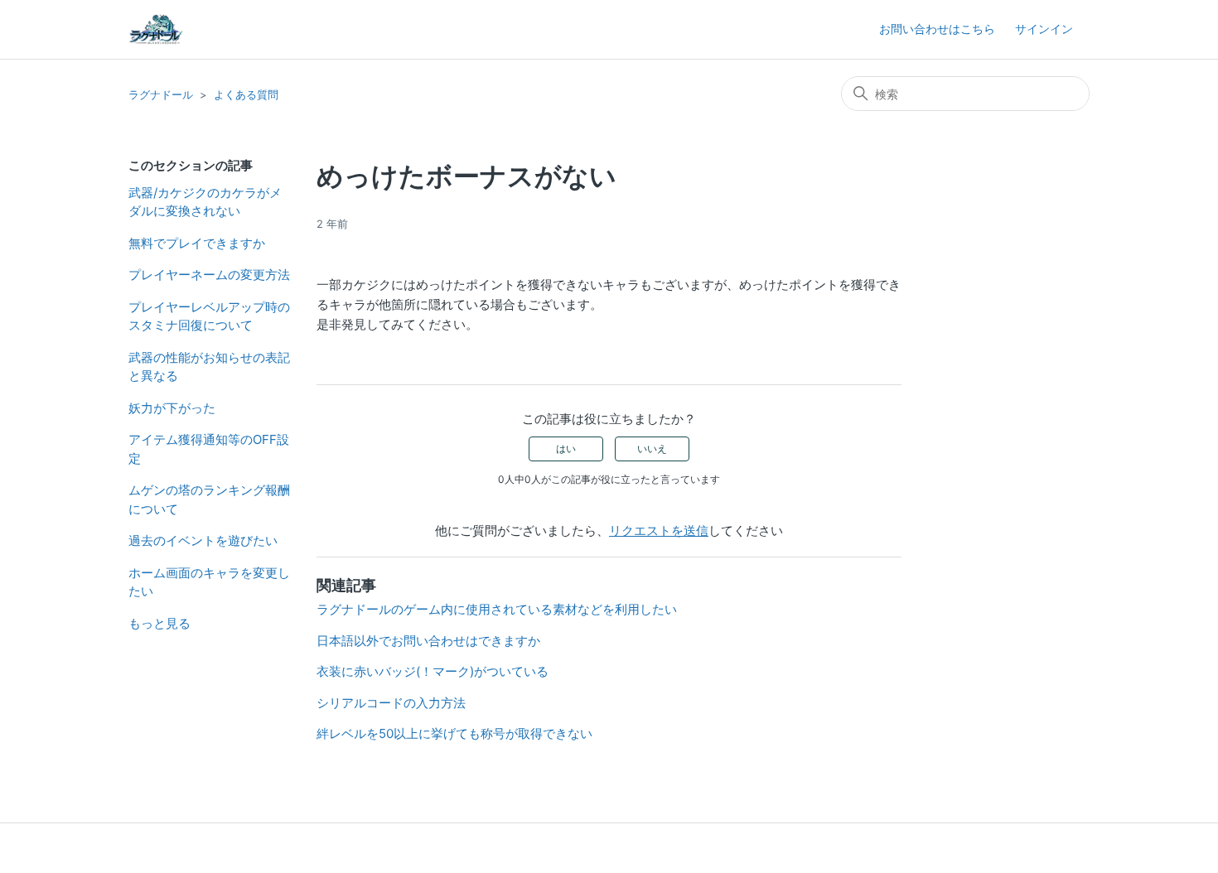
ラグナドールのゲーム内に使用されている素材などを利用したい (497, 609)
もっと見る (159, 623)
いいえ (652, 448)
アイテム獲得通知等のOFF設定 (208, 449)
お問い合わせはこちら (937, 29)
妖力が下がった (171, 408)
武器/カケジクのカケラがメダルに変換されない (205, 202)
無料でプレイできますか (196, 243)
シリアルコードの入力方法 (391, 703)
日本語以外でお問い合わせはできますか (428, 641)
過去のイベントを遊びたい (203, 540)
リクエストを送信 (658, 530)
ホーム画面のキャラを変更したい (209, 582)
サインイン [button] (1044, 29)
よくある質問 (246, 94)
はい (566, 448)
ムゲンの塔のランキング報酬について (209, 499)
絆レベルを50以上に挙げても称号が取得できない (454, 733)
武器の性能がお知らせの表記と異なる (209, 367)
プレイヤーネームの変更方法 (209, 274)
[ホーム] (155, 29)
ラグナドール (160, 94)
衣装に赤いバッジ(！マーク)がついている (433, 671)
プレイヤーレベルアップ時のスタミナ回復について (209, 316)
